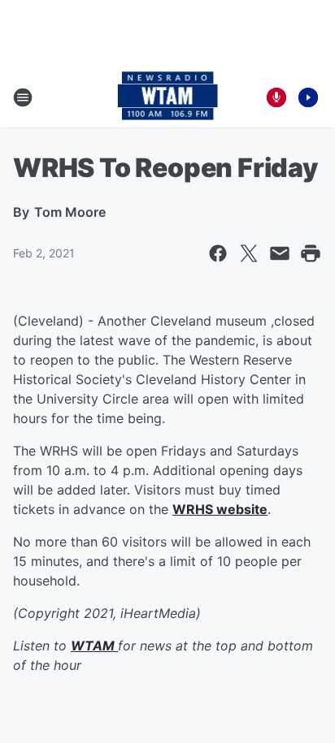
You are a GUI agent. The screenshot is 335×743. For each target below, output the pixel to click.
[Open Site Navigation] (23, 97)
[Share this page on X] (248, 253)
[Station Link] (168, 97)
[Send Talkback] (276, 97)
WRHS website (220, 509)
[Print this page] (310, 253)
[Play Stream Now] (308, 97)
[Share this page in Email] (279, 253)
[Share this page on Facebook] (218, 253)
